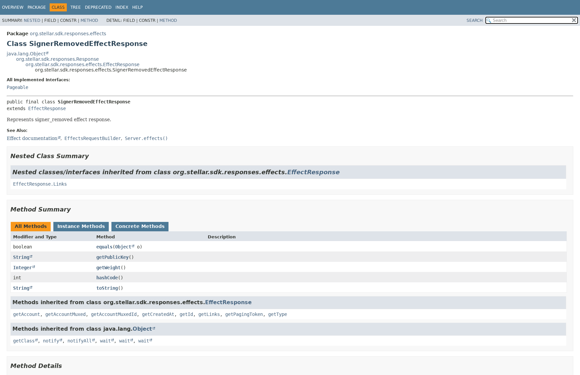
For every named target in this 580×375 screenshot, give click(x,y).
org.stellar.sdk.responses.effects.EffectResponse (83, 64)
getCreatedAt (158, 314)
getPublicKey (112, 257)
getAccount (26, 314)
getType (277, 314)
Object (123, 246)
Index (121, 7)
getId (186, 314)
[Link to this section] (93, 155)
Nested (32, 20)
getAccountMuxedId (114, 314)
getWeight (108, 267)
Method (89, 20)
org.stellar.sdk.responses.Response (57, 59)
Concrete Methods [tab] (139, 226)
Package (37, 7)
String (21, 257)
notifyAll (79, 340)
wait (105, 340)
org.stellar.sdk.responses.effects (68, 33)
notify (51, 340)
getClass (24, 340)
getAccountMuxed (65, 314)
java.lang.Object (26, 53)
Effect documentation (32, 138)
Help (137, 7)
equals (104, 246)
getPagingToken (244, 314)
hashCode (107, 277)
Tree (75, 7)
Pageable (17, 87)
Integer (22, 267)
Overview (12, 7)
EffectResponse (47, 108)
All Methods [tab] (31, 226)
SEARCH (475, 20)
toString (107, 288)
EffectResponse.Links (40, 184)
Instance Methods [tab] (81, 226)
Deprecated (98, 7)
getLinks (209, 314)
